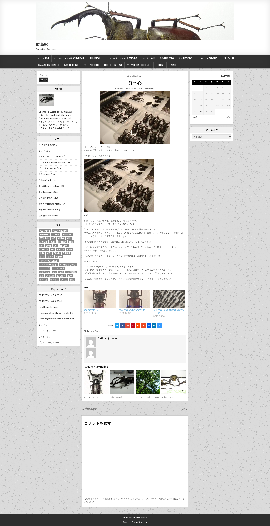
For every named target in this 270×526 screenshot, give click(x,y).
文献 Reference (185, 58)
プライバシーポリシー (49, 342)
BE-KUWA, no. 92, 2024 (50, 301)
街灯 (72, 279)
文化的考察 (71, 272)
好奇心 (135, 82)
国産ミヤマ (44, 272)
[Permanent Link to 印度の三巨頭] (173, 382)
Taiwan (57, 253)
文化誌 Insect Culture (49, 186)
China (69, 238)
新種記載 (50, 275)
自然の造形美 (116, 397)
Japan (48, 245)
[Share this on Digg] (149, 325)
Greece (98, 331)
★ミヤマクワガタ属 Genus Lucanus (69, 58)
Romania (60, 249)
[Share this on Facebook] (122, 325)
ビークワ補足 (58, 268)
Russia (70, 249)
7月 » (228, 117)
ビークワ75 (44, 268)
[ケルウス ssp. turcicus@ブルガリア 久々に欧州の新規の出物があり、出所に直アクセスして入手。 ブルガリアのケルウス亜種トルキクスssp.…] (169, 299)
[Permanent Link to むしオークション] (96, 382)
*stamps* (56, 234)
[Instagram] (229, 58)
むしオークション (92, 397)
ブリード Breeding (91, 64)
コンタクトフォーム (48, 330)
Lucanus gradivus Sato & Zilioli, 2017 (57, 319)
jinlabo (120, 88)
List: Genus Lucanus (48, 307)
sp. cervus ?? (91, 310)
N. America (43, 249)
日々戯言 (61, 275)
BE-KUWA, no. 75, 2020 (50, 295)
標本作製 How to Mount (50, 204)
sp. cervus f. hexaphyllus (132, 310)
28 (201, 112)
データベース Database (206, 58)
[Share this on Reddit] (138, 325)
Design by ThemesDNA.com (135, 522)
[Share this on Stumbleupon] (143, 325)
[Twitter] (225, 58)
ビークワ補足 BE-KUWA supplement (121, 58)
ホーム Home (43, 58)
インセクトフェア (68, 264)
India (71, 241)
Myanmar (64, 245)
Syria (49, 253)
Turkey (50, 256)
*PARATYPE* (44, 234)
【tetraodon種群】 (48, 264)
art (53, 238)
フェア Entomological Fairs (139, 64)
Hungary (62, 241)
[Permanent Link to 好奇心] (135, 117)
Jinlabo (42, 43)
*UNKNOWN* (67, 234)
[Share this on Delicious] (159, 325)
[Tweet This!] (117, 325)
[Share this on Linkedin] (154, 325)
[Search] (233, 58)
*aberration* (44, 230)
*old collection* (60, 230)
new (52, 249)
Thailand (66, 253)
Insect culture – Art (113, 64)
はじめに (43, 150)
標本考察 (54, 279)
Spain (41, 253)
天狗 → (184, 409)
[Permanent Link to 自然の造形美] (122, 382)
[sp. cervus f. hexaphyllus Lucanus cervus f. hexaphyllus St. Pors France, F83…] (134, 299)
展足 (54, 272)
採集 (61, 272)
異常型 (64, 279)
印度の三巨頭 (167, 397)
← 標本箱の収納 (89, 409)
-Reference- (44, 238)
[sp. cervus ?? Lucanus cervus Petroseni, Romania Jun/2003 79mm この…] (100, 299)
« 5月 (195, 117)
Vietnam (59, 256)
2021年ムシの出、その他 (147, 397)
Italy (41, 245)
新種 (41, 275)
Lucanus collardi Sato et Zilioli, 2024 (57, 313)
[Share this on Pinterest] (133, 325)
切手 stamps (44, 174)
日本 (70, 275)
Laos (56, 245)
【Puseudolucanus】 (48, 260)
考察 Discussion (167, 58)
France (53, 241)
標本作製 (43, 279)
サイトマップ (45, 336)
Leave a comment (147, 88)
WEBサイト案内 (46, 145)
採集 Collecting (71, 64)
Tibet (41, 256)
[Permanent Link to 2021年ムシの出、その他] (148, 382)
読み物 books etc (47, 215)
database (43, 241)
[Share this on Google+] (127, 325)
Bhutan (61, 238)
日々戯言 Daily (148, 58)
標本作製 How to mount (48, 64)
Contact (172, 64)
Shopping (160, 64)
